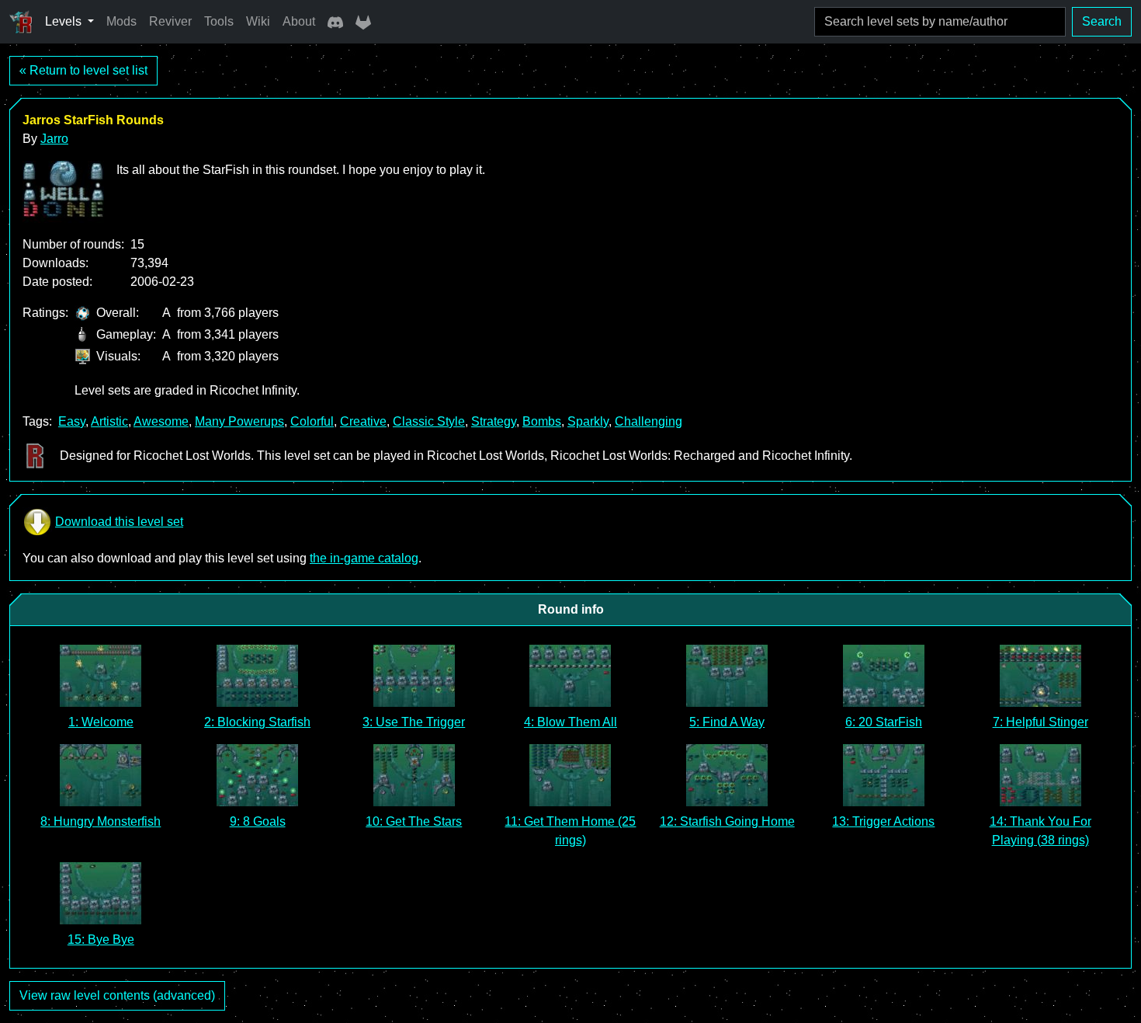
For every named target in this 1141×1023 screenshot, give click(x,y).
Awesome (161, 421)
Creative (363, 421)
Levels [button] (65, 21)
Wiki (258, 21)
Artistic (109, 421)
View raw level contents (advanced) (117, 995)
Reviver (170, 21)
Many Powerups (239, 421)
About (299, 21)
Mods (121, 21)
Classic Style (429, 421)
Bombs (541, 421)
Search (1102, 21)
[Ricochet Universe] (21, 21)
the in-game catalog (364, 558)
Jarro (54, 138)
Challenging (648, 421)
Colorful (312, 421)
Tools (219, 21)
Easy (71, 421)
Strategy (493, 421)
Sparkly (588, 421)
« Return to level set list (83, 70)
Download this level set (119, 521)
